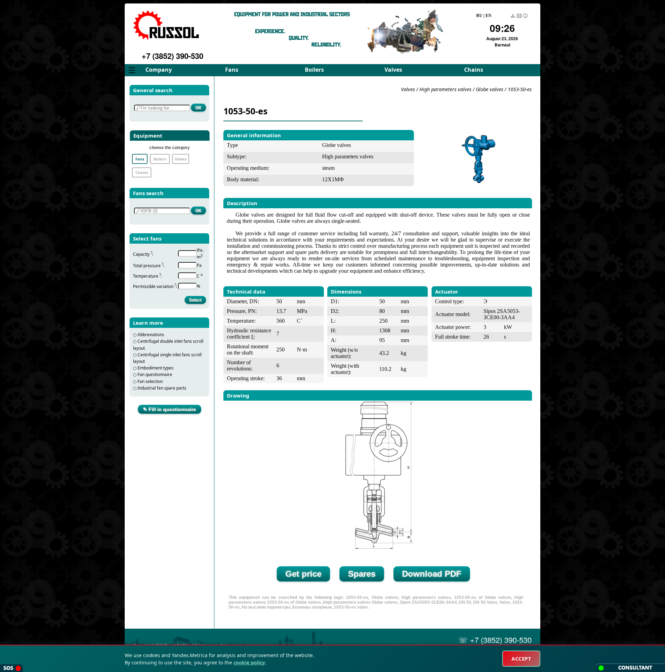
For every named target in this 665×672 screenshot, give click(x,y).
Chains (473, 69)
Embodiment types (156, 368)
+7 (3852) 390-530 (172, 55)
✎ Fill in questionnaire (169, 409)
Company (158, 69)
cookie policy (249, 662)
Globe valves (489, 89)
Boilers (314, 69)
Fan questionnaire (155, 374)
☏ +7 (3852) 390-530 (495, 639)
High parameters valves (446, 89)
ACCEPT (521, 658)
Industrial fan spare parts (162, 388)
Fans (231, 69)
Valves (393, 69)
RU (479, 15)
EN (488, 15)
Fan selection (150, 381)
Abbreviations (151, 335)
